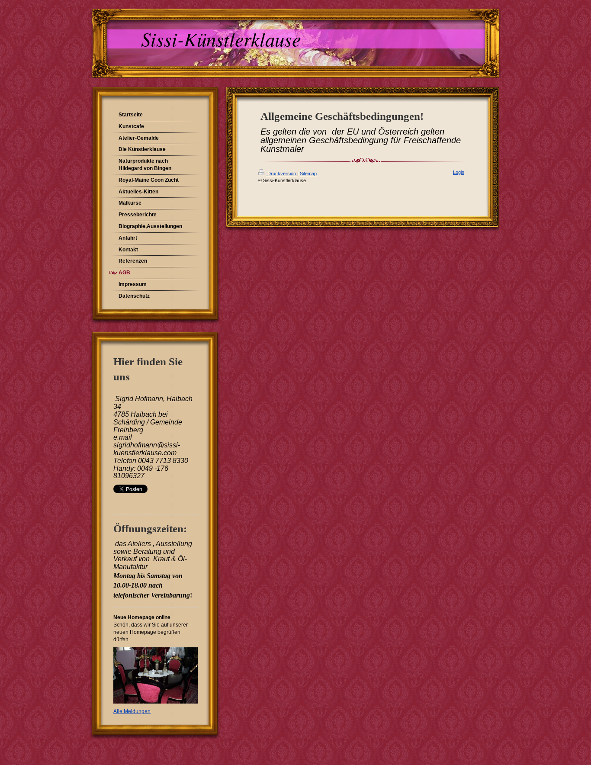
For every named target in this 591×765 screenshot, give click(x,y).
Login (458, 172)
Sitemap (308, 173)
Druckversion (281, 173)
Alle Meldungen (132, 711)
